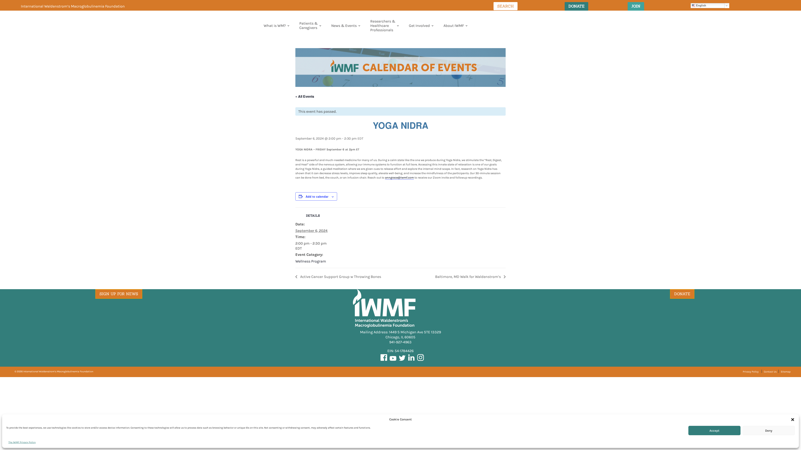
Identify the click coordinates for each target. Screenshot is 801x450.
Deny (768, 430)
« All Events (304, 96)
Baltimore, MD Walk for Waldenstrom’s (468, 276)
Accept (714, 430)
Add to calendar (317, 196)
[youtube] (393, 360)
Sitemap (786, 371)
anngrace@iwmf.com (399, 177)
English (700, 5)
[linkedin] (411, 360)
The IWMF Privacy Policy (22, 442)
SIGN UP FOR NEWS (118, 293)
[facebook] (384, 360)
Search (505, 6)
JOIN (635, 6)
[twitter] (402, 360)
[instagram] (420, 360)
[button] (793, 420)
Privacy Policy (751, 371)
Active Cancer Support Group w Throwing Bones (340, 276)
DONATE (576, 6)
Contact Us (770, 371)
